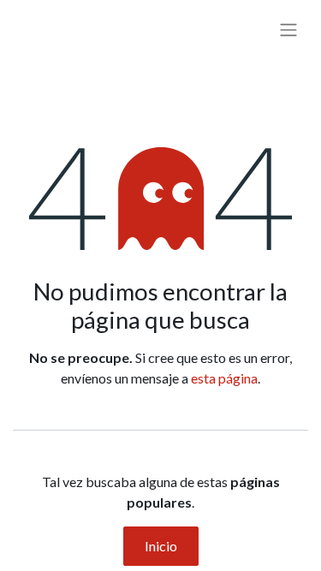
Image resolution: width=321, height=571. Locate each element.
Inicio (161, 546)
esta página (224, 378)
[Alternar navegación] (288, 29)
